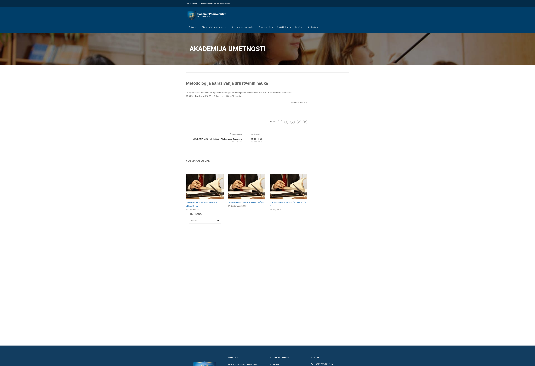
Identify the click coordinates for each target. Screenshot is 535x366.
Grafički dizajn (283, 27)
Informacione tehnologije (242, 27)
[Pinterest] (299, 122)
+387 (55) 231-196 (208, 3)
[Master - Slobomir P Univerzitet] (206, 17)
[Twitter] (292, 122)
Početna (192, 27)
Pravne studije (265, 27)
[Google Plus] (286, 122)
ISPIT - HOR (256, 139)
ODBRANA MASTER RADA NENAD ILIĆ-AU (246, 202)
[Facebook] (280, 122)
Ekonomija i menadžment (213, 27)
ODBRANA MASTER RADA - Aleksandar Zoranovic (217, 139)
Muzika (298, 27)
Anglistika (312, 27)
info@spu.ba (225, 3)
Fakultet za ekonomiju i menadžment (242, 364)
